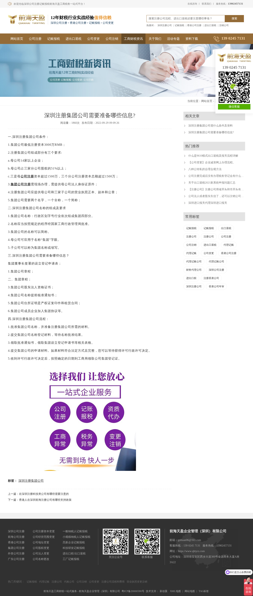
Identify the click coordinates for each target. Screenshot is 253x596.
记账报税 (179, 25)
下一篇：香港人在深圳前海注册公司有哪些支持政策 (40, 499)
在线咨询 (192, 3)
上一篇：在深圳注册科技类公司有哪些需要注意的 (38, 493)
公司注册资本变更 (44, 531)
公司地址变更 (41, 542)
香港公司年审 (216, 286)
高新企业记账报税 (74, 542)
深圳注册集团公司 (31, 480)
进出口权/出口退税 (74, 553)
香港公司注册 (194, 25)
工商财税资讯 (133, 38)
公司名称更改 (41, 559)
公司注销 (112, 38)
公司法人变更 (41, 553)
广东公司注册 (16, 559)
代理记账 (229, 244)
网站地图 (190, 591)
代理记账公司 (194, 261)
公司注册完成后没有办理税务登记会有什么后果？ (218, 175)
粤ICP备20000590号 (133, 591)
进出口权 (191, 278)
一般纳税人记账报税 (75, 531)
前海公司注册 (16, 536)
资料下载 (191, 38)
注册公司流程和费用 (113, 581)
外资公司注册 (16, 553)
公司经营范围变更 (44, 536)
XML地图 (175, 591)
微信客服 (234, 106)
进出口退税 (210, 25)
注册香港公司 (211, 278)
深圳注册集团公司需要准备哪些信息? (211, 132)
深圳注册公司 (165, 25)
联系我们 (206, 3)
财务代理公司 (194, 269)
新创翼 (163, 591)
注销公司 (224, 25)
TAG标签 (204, 591)
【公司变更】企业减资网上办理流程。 (211, 162)
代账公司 (69, 581)
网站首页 (16, 38)
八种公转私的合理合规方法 (205, 169)
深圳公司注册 (216, 269)
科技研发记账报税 (74, 547)
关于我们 (155, 38)
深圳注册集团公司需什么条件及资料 (210, 125)
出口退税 (226, 228)
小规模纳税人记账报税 (76, 536)
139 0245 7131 (234, 67)
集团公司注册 (21, 184)
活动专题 (173, 38)
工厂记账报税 (71, 559)
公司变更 (93, 38)
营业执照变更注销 (137, 581)
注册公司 (191, 236)
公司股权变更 (41, 547)
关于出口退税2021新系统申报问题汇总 (211, 182)
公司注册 (35, 38)
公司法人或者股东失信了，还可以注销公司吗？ (217, 196)
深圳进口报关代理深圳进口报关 (207, 202)
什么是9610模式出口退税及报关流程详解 (213, 155)
